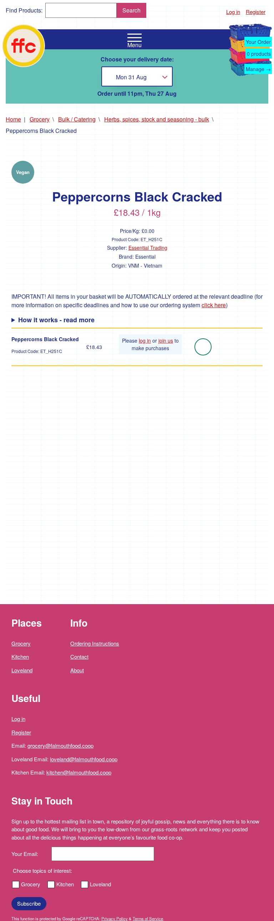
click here (214, 305)
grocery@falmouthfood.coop (60, 745)
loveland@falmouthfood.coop (83, 759)
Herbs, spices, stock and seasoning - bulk (156, 119)
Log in (233, 11)
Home (13, 119)
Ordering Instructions (94, 643)
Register (255, 11)
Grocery (40, 119)
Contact (79, 656)
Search (131, 10)
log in (145, 340)
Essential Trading (147, 247)
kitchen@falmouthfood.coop (78, 772)
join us (165, 340)
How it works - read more (56, 319)
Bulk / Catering (77, 119)
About (77, 670)
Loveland (21, 670)
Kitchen (20, 656)
